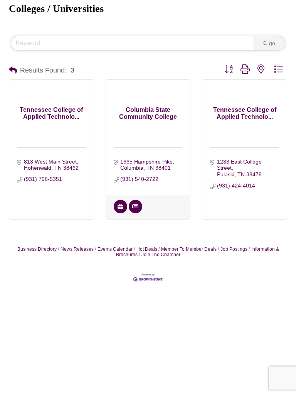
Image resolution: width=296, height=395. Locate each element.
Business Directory (37, 249)
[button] (13, 70)
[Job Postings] (120, 211)
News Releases (77, 249)
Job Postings (233, 249)
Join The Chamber (160, 254)
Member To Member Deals (189, 249)
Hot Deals (146, 249)
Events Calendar (115, 249)
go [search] (272, 43)
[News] (135, 211)
